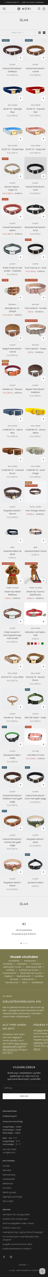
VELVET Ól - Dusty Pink (35, 149)
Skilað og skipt (9, 1192)
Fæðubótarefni (24, 976)
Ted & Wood (12, 105)
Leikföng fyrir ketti (33, 967)
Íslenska (23, 1265)
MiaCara (35, 305)
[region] (24, 930)
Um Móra (7, 1188)
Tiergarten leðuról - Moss (35, 841)
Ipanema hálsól (35, 882)
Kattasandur (30, 960)
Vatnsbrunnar (11, 982)
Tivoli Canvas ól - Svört (35, 267)
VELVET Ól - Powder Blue (12, 149)
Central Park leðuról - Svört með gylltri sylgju (35, 797)
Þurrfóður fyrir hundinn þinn (15, 1219)
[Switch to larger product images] (39, 32)
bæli (19, 1046)
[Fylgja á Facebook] (4, 1257)
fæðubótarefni (10, 1046)
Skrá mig (24, 1096)
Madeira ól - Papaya (12, 389)
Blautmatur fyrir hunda (31, 973)
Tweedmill (12, 305)
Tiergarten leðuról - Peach (12, 884)
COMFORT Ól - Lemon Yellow (35, 431)
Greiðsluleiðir (9, 1179)
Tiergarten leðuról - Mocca (12, 512)
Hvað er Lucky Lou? (12, 1227)
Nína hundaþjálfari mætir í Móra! (18, 1223)
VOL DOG (35, 751)
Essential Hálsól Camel (35, 551)
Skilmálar (7, 1170)
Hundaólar (8, 964)
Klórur (25, 982)
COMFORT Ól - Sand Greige (35, 472)
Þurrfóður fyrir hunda (28, 970)
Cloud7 (12, 65)
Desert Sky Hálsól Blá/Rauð (13, 593)
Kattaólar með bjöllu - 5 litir (35, 634)
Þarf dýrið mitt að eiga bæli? (16, 1214)
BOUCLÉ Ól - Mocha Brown (35, 678)
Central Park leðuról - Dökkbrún (13, 70)
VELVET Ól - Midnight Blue (12, 110)
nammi (23, 1043)
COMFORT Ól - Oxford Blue (13, 431)
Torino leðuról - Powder (36, 308)
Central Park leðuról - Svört (35, 188)
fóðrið (40, 1030)
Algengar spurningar (12, 1196)
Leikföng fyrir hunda (12, 967)
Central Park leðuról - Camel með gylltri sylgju (13, 842)
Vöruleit (6, 1166)
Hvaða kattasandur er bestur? (17, 1248)
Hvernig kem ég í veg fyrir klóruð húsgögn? (23, 1232)
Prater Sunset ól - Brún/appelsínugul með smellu (12, 635)
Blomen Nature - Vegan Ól (12, 188)
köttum (36, 1049)
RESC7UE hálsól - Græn (35, 717)
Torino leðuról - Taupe (35, 348)
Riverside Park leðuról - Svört (35, 229)
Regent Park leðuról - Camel (12, 350)
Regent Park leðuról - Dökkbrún (35, 391)
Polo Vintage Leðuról (35, 510)
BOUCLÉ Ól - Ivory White (12, 677)
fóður (16, 1043)
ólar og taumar (10, 1049)
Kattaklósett (37, 982)
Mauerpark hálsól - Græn (12, 756)
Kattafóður (22, 964)
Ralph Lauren (35, 507)
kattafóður (38, 1043)
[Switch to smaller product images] (44, 32)
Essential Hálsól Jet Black (12, 553)
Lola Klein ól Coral (35, 755)
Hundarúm (36, 964)
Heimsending (9, 1174)
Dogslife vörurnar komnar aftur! (17, 1244)
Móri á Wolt (8, 1201)
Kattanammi (28, 979)
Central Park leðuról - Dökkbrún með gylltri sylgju (13, 798)
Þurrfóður (10, 970)
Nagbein (8, 976)
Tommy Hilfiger (12, 588)
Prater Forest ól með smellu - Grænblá (12, 269)
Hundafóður (14, 960)
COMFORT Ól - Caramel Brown (12, 472)
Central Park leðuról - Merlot (13, 229)
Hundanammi (9, 973)
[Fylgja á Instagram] (11, 1257)
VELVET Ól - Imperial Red (35, 110)
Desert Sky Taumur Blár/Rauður (35, 593)
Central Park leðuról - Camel (35, 70)
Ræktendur (8, 1183)
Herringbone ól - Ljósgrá (12, 310)
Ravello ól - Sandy (12, 717)
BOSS (12, 547)
